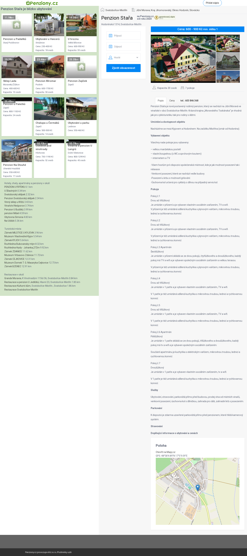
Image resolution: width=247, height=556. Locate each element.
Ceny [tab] (172, 100)
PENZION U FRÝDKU (14, 187)
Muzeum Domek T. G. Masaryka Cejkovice (26, 262)
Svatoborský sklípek (14, 194)
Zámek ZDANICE (13, 251)
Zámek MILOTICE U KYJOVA (19, 232)
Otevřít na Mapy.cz (165, 452)
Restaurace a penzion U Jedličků (21, 282)
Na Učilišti (9, 220)
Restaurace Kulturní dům (17, 285)
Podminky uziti (64, 552)
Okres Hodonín (180, 10)
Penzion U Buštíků (14, 209)
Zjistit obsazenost (123, 68)
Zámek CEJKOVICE (14, 259)
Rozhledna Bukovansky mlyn (19, 244)
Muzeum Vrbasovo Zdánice (19, 255)
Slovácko (195, 10)
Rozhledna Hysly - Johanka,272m (22, 247)
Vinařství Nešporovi (14, 205)
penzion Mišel (11, 213)
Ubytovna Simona (13, 217)
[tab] (189, 100)
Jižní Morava (143, 10)
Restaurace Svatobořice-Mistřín (21, 289)
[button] (198, 487)
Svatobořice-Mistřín (116, 10)
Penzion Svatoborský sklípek (19, 198)
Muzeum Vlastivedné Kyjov (18, 236)
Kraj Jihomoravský (161, 10)
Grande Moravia (12, 278)
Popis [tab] (161, 100)
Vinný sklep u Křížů (14, 202)
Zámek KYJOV (12, 240)
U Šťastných (10, 190)
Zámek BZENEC (12, 266)
